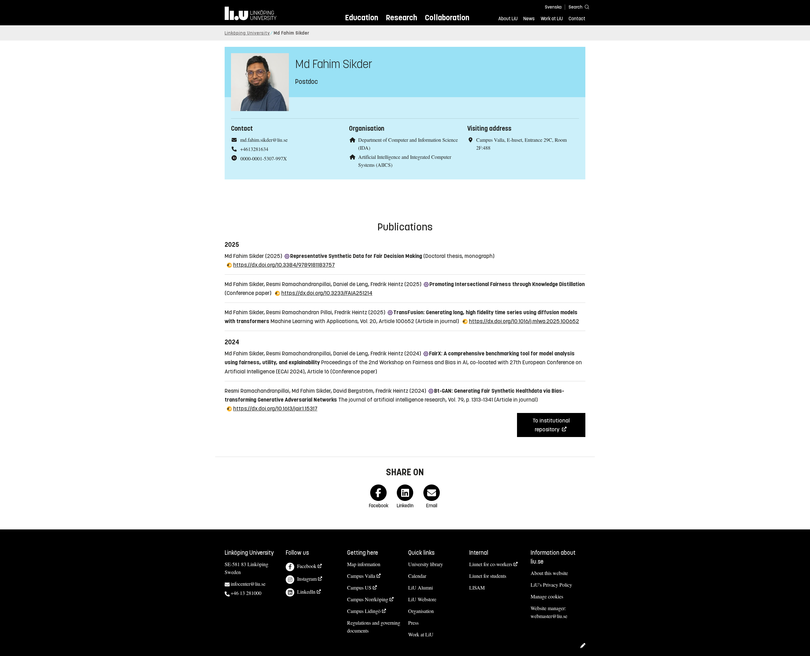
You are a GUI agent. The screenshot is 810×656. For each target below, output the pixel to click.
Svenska (553, 7)
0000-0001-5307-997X (263, 158)
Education (361, 17)
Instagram (307, 578)
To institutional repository (551, 425)
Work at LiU (552, 19)
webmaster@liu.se (549, 616)
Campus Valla (361, 575)
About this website (549, 573)
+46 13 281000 (246, 593)
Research (401, 17)
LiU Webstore (422, 599)
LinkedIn (306, 591)
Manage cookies (547, 596)
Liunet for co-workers (490, 564)
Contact (577, 19)
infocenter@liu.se (248, 583)
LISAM (477, 587)
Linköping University (247, 33)
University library (425, 564)
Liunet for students (487, 575)
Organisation (421, 611)
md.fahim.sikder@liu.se (264, 139)
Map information (363, 564)
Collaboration (447, 17)
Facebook (306, 566)
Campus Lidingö (364, 611)
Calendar (417, 575)
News (529, 19)
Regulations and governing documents (373, 626)
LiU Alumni (420, 587)
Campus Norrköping (367, 599)
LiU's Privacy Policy (551, 584)
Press (413, 622)
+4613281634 (254, 149)
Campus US (359, 587)
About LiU (508, 19)
